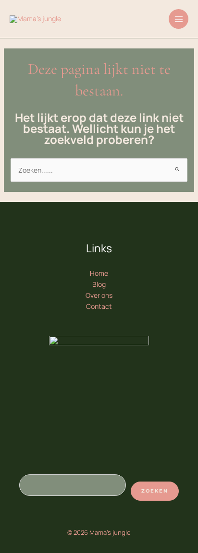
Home (99, 273)
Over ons (99, 295)
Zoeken (154, 491)
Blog (99, 284)
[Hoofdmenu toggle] (178, 19)
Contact (99, 306)
